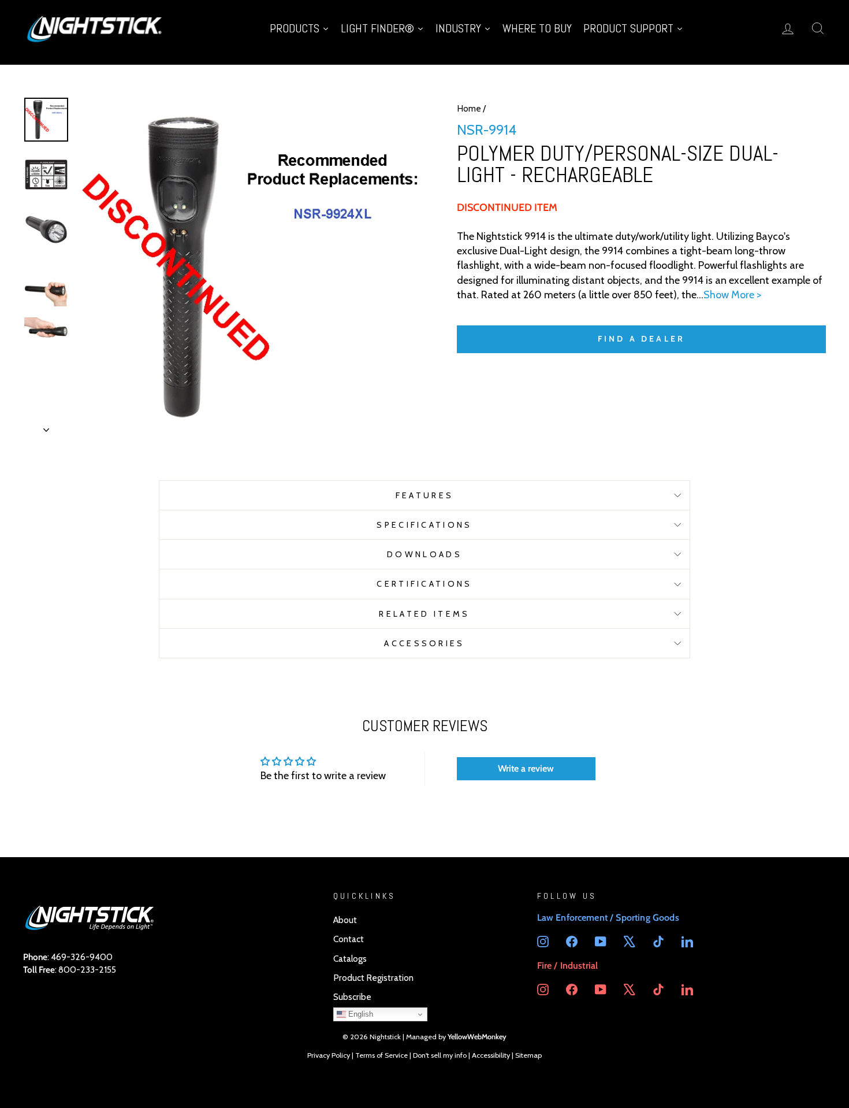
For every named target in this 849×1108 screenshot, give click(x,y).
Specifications (424, 525)
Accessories (424, 643)
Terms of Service (381, 1055)
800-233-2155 (87, 969)
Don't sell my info (440, 1055)
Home (469, 108)
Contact (348, 938)
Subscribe (352, 996)
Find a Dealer (642, 338)
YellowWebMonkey (477, 1036)
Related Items (424, 614)
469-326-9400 (82, 956)
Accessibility (491, 1055)
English (359, 1014)
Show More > (732, 294)
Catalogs (350, 958)
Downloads (424, 554)
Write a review (526, 768)
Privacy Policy (328, 1055)
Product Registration (373, 977)
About (345, 919)
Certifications (424, 584)
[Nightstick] (95, 28)
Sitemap (528, 1055)
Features (425, 495)
